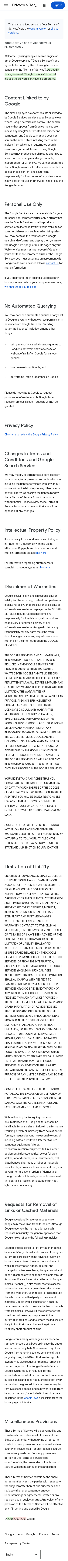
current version (38, 28)
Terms (55, 1534)
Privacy (43, 1534)
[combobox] (22, 1554)
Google (9, 1534)
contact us (52, 263)
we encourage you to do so (20, 286)
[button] (6, 5)
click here (40, 552)
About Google (27, 1534)
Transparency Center (18, 1543)
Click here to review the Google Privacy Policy (31, 434)
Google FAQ (31, 1397)
